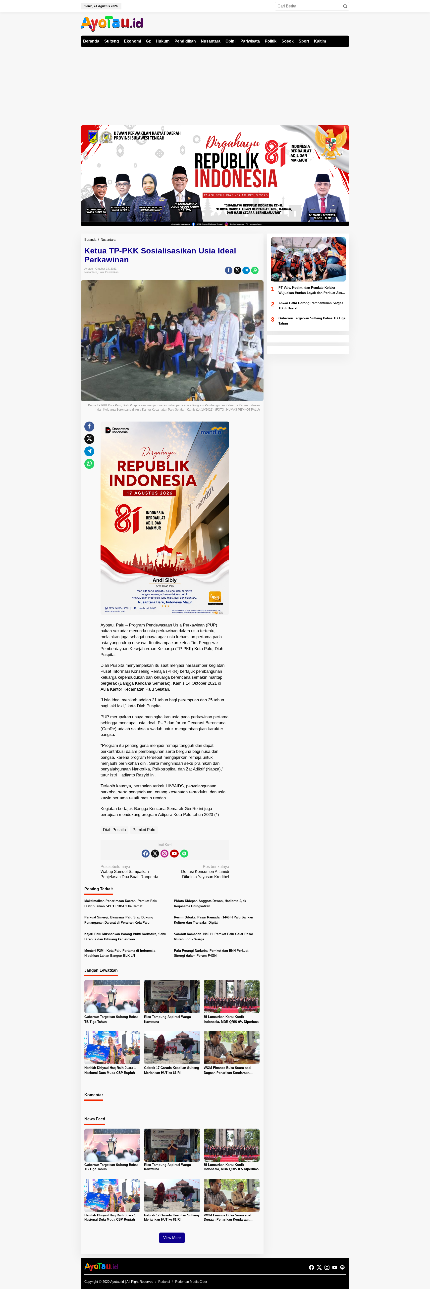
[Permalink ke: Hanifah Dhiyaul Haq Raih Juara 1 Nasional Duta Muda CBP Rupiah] (112, 1047)
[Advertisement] (215, 84)
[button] (345, 6)
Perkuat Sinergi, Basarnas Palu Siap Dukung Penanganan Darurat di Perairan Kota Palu (118, 919)
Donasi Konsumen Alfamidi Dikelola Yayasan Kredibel (205, 871)
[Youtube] (174, 854)
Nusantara (90, 272)
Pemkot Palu (144, 830)
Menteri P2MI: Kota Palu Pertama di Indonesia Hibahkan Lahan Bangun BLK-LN (119, 953)
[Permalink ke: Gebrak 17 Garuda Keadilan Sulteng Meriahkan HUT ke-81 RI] (172, 1047)
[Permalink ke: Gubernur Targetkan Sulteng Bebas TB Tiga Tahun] (112, 996)
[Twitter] (155, 854)
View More (172, 1238)
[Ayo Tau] (112, 24)
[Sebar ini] (228, 270)
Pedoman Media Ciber (191, 1282)
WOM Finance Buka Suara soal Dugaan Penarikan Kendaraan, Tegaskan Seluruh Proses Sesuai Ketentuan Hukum (229, 1071)
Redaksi (164, 1282)
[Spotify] (184, 854)
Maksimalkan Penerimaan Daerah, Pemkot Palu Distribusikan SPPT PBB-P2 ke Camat (120, 903)
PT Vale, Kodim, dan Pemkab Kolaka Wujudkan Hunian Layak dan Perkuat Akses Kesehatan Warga (311, 291)
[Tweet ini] (237, 270)
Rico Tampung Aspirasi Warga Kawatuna (167, 1019)
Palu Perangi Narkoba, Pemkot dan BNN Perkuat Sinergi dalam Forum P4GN (211, 953)
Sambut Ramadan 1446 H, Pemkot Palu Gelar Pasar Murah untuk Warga (213, 936)
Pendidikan (111, 272)
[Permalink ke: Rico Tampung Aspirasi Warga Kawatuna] (172, 996)
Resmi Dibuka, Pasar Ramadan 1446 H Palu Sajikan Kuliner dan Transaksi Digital (213, 919)
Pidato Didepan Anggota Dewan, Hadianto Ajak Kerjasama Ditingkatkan (210, 903)
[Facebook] (146, 854)
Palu (101, 272)
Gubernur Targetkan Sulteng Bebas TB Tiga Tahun (111, 1019)
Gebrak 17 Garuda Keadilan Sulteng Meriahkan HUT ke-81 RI (171, 1070)
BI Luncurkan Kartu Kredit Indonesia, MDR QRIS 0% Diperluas (231, 1019)
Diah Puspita (114, 830)
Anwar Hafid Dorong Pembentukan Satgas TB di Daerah (310, 305)
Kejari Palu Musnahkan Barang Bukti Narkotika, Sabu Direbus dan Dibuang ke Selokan (125, 936)
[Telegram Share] (246, 270)
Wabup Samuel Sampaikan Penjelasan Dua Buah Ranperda (129, 871)
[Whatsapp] (255, 270)
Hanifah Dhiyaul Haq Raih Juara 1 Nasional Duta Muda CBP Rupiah (110, 1070)
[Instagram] (164, 854)
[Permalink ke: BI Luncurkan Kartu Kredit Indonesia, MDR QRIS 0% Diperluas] (232, 996)
